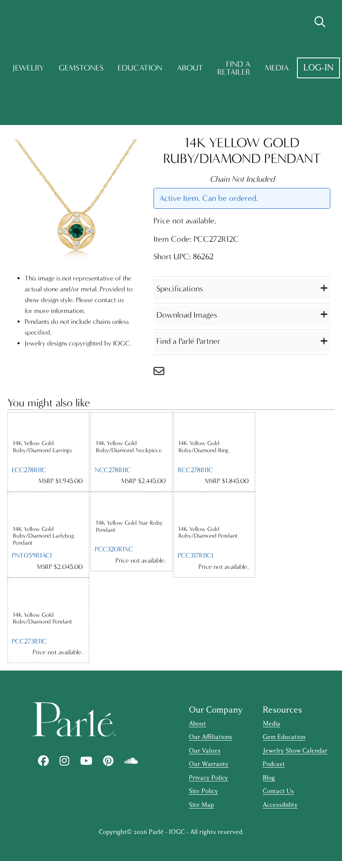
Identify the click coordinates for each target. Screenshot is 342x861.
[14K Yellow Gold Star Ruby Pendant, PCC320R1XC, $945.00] (131, 505)
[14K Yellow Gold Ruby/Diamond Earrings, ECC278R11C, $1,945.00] (48, 426)
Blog (269, 777)
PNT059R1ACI (32, 555)
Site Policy (203, 791)
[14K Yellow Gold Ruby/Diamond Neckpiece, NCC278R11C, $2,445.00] (131, 426)
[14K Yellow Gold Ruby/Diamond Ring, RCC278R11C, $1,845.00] (214, 426)
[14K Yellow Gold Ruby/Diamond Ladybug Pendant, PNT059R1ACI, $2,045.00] (48, 508)
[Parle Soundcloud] (131, 761)
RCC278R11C (195, 470)
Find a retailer (233, 68)
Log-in (318, 68)
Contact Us (278, 791)
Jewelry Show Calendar (295, 750)
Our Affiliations (210, 737)
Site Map (201, 805)
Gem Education (284, 737)
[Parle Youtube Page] (86, 761)
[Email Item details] (163, 373)
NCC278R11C (113, 470)
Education (140, 68)
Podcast (274, 764)
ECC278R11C (29, 470)
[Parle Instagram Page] (64, 761)
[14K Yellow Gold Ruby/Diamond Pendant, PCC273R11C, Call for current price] (48, 594)
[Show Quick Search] (320, 22)
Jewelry (28, 68)
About (190, 68)
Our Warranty (209, 764)
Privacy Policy (208, 777)
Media (277, 68)
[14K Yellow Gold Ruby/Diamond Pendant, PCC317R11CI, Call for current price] (214, 508)
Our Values (205, 750)
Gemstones (81, 68)
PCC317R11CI (195, 555)
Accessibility (280, 805)
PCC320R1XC (114, 549)
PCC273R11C (29, 641)
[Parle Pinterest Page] (108, 761)
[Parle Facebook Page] (43, 761)
